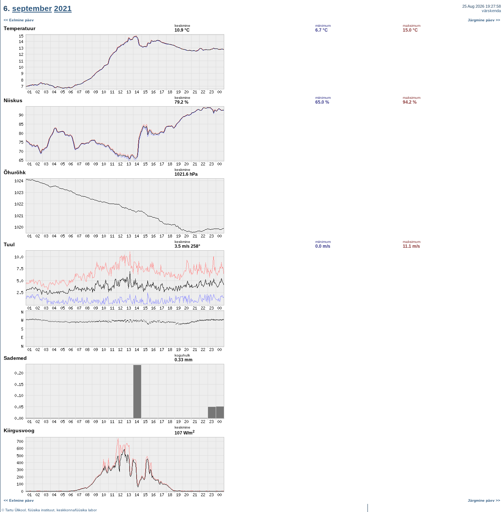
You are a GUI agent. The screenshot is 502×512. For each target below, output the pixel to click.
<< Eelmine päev (19, 20)
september (32, 8)
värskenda (491, 10)
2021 (63, 8)
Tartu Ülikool (15, 510)
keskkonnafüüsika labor (77, 510)
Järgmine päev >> (484, 20)
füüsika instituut (41, 510)
